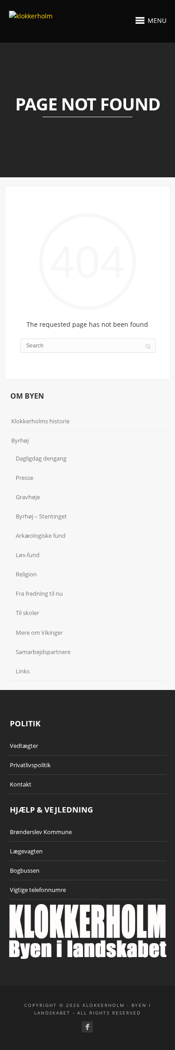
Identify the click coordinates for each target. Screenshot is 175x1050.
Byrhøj (20, 440)
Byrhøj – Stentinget (41, 516)
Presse (24, 478)
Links (23, 671)
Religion (26, 574)
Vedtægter (24, 746)
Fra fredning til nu (39, 593)
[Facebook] (87, 1026)
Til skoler (27, 613)
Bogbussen (24, 870)
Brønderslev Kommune (41, 832)
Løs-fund (27, 555)
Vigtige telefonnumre (38, 890)
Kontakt (20, 784)
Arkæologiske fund (41, 536)
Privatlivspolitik (30, 765)
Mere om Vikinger (39, 632)
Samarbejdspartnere (43, 652)
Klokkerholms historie (40, 421)
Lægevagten (26, 851)
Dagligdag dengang (41, 458)
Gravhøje (28, 497)
